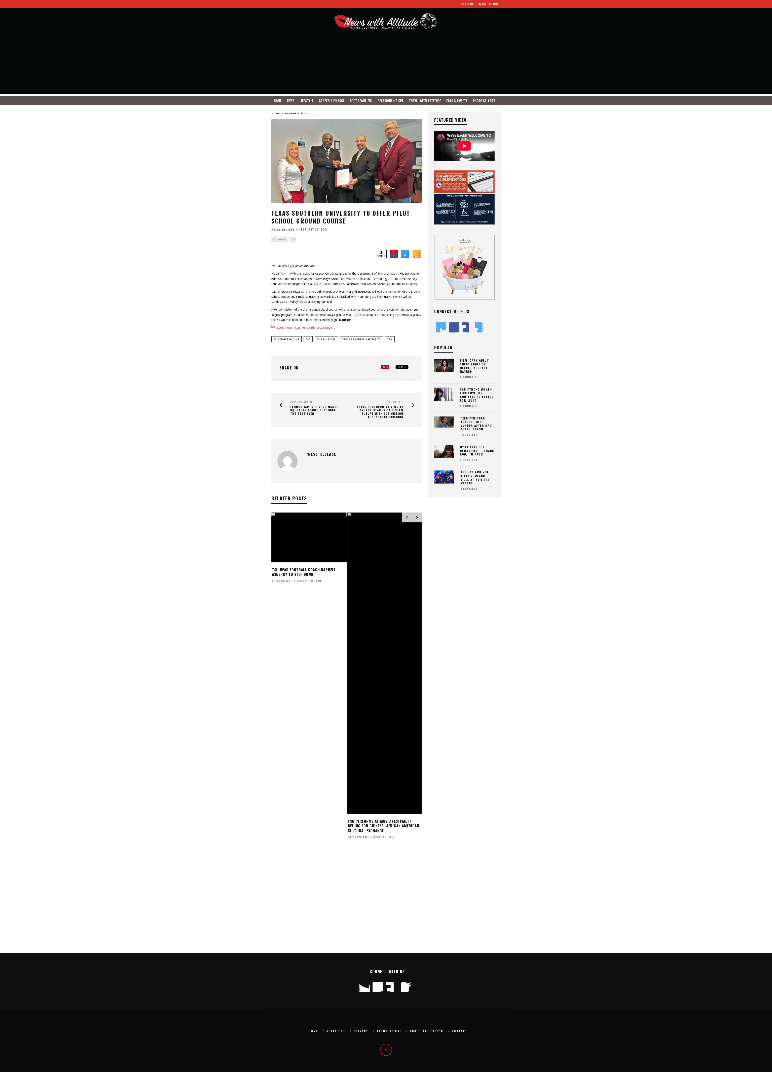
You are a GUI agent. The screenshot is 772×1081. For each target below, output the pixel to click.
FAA (308, 339)
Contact (459, 1031)
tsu (389, 339)
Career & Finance (332, 100)
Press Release (283, 229)
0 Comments (279, 239)
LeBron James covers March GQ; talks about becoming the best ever (314, 410)
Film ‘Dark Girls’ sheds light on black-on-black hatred (475, 365)
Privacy (361, 1031)
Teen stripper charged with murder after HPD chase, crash (476, 423)
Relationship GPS (391, 100)
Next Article (394, 401)
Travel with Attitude (425, 100)
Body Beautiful (361, 100)
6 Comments (468, 406)
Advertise (335, 1031)
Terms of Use (389, 1031)
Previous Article (302, 401)
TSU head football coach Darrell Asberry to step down (304, 572)
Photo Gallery (484, 100)
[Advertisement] (386, 66)
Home (278, 100)
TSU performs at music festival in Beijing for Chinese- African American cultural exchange (383, 825)
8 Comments (468, 377)
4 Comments (468, 460)
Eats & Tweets (457, 100)
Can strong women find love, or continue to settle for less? (476, 394)
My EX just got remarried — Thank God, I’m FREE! (477, 450)
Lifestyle (307, 100)
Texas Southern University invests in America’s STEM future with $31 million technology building (380, 412)
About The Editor (426, 1031)
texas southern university (361, 339)
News (290, 100)
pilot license (326, 339)
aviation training (286, 339)
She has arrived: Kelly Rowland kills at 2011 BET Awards (475, 477)
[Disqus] (346, 901)
